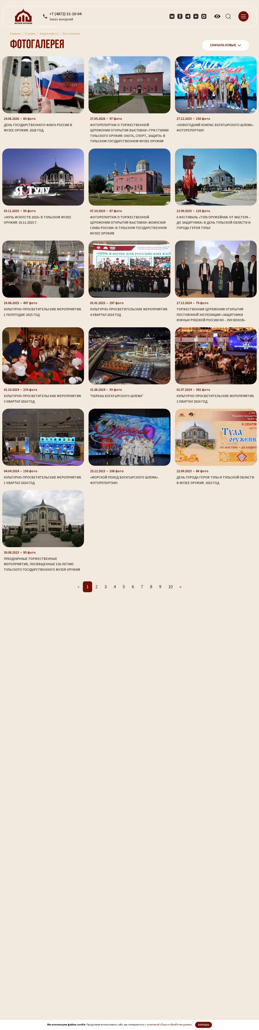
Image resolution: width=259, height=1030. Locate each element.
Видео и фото (49, 34)
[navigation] (243, 16)
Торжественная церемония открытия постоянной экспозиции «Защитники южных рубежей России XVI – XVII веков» (211, 315)
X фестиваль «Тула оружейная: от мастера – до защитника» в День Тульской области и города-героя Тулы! (214, 222)
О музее (30, 34)
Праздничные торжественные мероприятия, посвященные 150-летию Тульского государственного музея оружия (42, 564)
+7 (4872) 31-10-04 (65, 14)
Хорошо (203, 1025)
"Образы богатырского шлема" (116, 396)
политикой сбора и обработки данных (169, 1025)
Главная (15, 34)
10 (170, 586)
